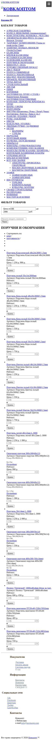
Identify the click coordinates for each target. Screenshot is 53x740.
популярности (13, 238)
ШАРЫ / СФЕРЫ (15, 106)
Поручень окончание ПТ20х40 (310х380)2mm (28, 631)
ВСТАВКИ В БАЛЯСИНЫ (19, 57)
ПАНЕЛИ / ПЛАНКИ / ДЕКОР (21, 116)
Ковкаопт (32, 737)
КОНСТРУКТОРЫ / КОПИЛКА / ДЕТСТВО (28, 35)
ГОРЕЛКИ (17, 182)
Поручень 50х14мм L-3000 (19, 511)
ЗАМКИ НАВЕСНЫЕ (22, 175)
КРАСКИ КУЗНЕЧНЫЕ (18, 158)
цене (9, 236)
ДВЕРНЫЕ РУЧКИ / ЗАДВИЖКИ (23, 126)
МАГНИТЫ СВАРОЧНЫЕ (24, 170)
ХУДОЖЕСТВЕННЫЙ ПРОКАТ (22, 67)
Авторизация (13, 15)
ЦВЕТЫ (10, 121)
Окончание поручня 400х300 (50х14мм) (25, 558)
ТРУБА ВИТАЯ (14, 82)
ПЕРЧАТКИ (12, 136)
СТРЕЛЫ (16, 133)
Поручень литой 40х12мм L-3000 (22, 433)
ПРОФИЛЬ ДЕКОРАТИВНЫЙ (21, 79)
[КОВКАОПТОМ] (10, 2)
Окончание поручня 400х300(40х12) (23, 482)
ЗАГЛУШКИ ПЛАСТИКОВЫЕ (21, 99)
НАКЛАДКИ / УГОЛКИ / (19, 123)
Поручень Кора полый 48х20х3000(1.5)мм (26, 296)
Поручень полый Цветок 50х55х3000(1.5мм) (27, 410)
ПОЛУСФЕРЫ (13, 109)
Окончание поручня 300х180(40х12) (23, 453)
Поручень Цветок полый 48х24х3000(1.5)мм (27, 364)
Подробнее (12, 464)
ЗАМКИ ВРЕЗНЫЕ (21, 177)
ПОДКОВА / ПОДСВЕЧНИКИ (21, 141)
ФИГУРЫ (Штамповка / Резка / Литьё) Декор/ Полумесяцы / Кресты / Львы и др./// (28, 112)
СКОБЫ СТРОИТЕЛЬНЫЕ (19, 190)
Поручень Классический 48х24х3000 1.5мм (27, 253)
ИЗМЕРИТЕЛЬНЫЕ (21, 185)
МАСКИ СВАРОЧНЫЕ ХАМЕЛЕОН (29, 168)
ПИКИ (10, 89)
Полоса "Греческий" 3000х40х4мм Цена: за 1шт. (29, 588)
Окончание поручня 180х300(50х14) (23, 532)
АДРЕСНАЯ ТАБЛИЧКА (19, 30)
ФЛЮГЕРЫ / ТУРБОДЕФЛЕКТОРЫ (24, 145)
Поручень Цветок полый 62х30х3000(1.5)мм (27, 387)
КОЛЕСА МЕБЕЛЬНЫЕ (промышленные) (26, 33)
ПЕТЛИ (10, 128)
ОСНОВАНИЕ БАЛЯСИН (19, 60)
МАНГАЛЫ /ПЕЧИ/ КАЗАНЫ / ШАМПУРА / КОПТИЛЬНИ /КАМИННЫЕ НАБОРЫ (28, 151)
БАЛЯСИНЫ (13, 53)
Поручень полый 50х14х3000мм (21, 275)
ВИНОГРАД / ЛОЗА (16, 65)
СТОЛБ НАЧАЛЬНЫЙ (17, 84)
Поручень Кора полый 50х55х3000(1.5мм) (26, 342)
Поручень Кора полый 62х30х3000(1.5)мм (26, 319)
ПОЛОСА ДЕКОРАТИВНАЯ (20, 75)
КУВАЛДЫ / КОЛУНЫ (23, 187)
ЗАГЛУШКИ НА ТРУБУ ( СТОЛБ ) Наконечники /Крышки (23, 95)
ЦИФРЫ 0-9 (12, 143)
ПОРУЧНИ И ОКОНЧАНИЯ (20, 62)
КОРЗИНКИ (12, 92)
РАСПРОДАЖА (14, 192)
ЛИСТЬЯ (11, 87)
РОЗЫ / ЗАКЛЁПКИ (16, 119)
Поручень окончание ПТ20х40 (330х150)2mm (28, 608)
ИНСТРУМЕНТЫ (15, 180)
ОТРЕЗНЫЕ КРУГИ (16, 155)
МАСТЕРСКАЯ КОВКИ (18, 197)
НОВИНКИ (12, 194)
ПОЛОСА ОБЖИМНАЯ (18, 72)
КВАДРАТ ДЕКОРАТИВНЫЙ (21, 77)
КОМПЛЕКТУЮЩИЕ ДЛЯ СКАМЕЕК (25, 148)
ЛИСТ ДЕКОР (13, 70)
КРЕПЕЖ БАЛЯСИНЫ (18, 55)
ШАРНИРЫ (17, 131)
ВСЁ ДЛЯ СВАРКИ (16, 160)
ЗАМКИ (10, 172)
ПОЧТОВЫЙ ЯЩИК (16, 138)
